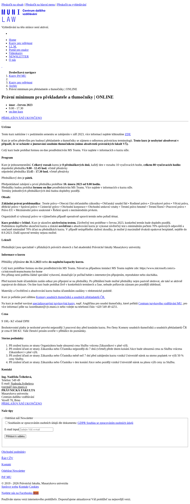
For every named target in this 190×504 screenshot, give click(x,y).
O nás (12, 59)
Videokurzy (16, 53)
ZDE (128, 134)
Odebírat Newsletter (13, 470)
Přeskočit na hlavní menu (40, 4)
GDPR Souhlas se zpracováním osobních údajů (105, 422)
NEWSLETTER (19, 56)
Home (12, 39)
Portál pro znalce (19, 49)
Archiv (13, 85)
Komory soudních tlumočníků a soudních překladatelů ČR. (70, 297)
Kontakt (6, 464)
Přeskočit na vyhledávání (71, 4)
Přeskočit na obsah (12, 4)
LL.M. (13, 46)
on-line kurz (16, 111)
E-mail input (11, 429)
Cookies (34, 486)
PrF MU (6, 477)
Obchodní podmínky (13, 451)
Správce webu (9, 486)
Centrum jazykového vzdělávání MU (160, 303)
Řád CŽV (7, 458)
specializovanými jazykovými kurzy (54, 303)
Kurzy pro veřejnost (20, 43)
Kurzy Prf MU (17, 75)
